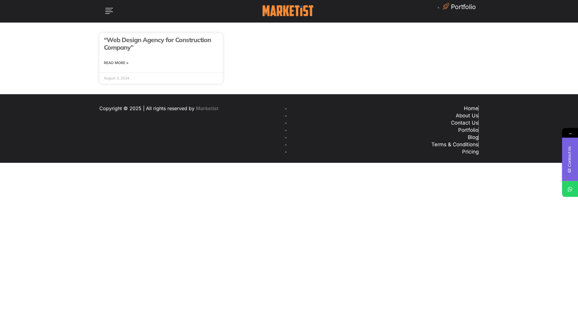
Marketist (207, 108)
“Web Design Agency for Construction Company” (157, 43)
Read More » (116, 62)
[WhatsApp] (570, 189)
